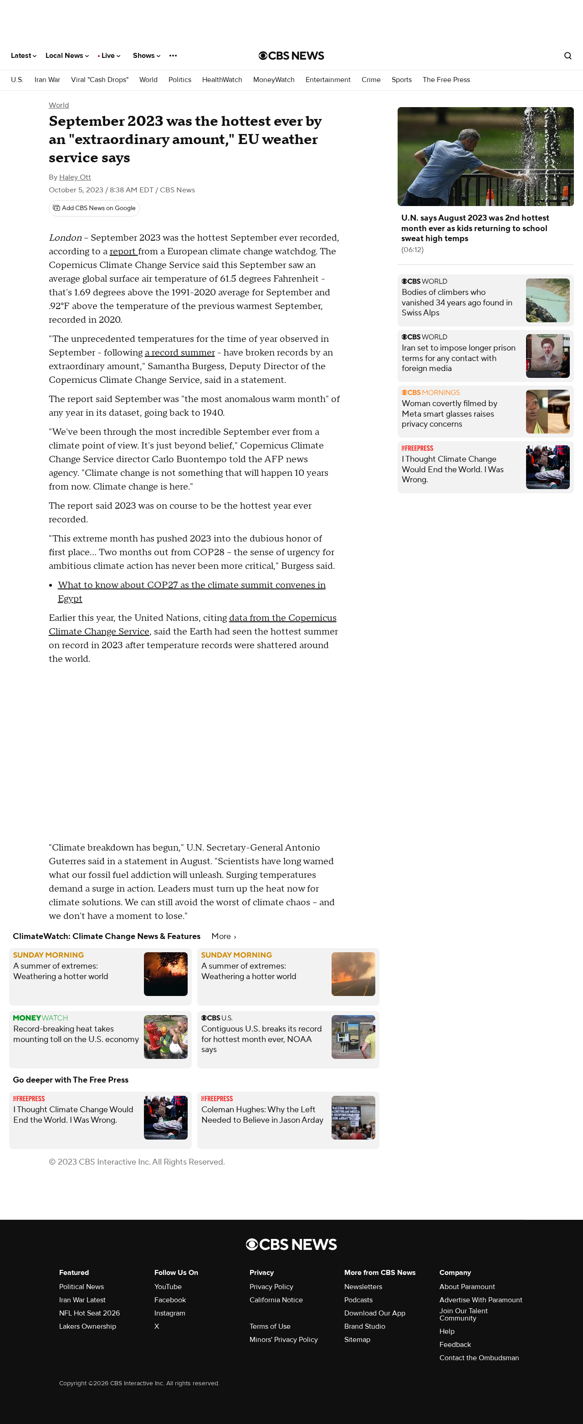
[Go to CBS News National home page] (291, 55)
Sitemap (357, 1339)
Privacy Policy (271, 1286)
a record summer (180, 353)
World (148, 80)
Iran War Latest (82, 1300)
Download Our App (374, 1313)
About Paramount (467, 1286)
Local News (65, 55)
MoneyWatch (274, 80)
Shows (145, 55)
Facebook (170, 1300)
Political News (81, 1286)
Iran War (47, 80)
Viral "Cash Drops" (99, 80)
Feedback (455, 1344)
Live (109, 55)
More (222, 936)
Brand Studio (364, 1326)
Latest (22, 55)
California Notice (276, 1300)
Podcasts (358, 1300)
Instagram (169, 1313)
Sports (402, 80)
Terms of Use (270, 1326)
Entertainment (328, 80)
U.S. (17, 80)
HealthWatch (222, 80)
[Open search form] (568, 56)
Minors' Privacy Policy (284, 1339)
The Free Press (446, 80)
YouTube (168, 1286)
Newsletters (363, 1286)
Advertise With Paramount (481, 1300)
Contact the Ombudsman (479, 1358)
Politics (180, 80)
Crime (371, 80)
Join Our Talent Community (464, 1314)
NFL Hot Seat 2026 (89, 1313)
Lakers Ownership (87, 1326)
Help (447, 1331)
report (124, 252)
